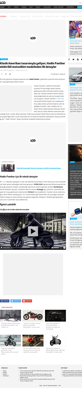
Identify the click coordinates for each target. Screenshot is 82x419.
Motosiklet (4, 59)
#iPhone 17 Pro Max (52, 16)
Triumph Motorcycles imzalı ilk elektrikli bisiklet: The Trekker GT (10, 325)
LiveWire (59, 99)
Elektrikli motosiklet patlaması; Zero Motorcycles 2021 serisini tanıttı (9, 351)
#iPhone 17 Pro (37, 16)
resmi (4, 182)
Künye (4, 371)
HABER (2, 7)
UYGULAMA (47, 7)
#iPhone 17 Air (25, 16)
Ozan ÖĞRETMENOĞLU (7, 70)
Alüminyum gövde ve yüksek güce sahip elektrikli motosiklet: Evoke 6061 (55, 350)
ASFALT (16, 7)
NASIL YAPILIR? (59, 7)
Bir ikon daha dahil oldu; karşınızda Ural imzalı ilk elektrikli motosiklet (31, 350)
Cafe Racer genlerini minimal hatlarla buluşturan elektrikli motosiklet (53, 326)
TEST (9, 7)
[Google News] (58, 74)
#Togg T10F (65, 16)
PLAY (31, 7)
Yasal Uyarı (6, 376)
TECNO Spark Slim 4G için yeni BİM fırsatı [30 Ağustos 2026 (35, 374)
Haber (72, 37)
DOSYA (38, 7)
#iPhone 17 (14, 16)
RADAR (24, 7)
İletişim (5, 374)
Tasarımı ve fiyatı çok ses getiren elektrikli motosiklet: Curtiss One (31, 325)
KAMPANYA (70, 7)
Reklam (5, 372)
